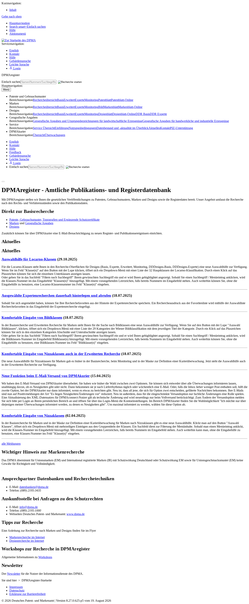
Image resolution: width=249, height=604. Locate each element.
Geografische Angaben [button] (23, 117)
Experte (79, 100)
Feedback (15, 152)
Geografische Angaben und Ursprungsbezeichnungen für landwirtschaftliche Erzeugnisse (87, 121)
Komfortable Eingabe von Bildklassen (32, 317)
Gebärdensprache (20, 61)
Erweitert (69, 100)
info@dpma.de (28, 507)
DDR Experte (158, 114)
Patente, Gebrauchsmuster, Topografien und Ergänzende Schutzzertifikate (54, 219)
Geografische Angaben (39, 223)
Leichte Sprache (19, 64)
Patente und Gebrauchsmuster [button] (27, 96)
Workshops (45, 557)
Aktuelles (154, 128)
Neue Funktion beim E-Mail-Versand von (46, 376)
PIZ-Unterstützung (181, 128)
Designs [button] (14, 110)
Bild (100, 107)
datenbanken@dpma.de (33, 487)
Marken (14, 223)
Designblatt (105, 114)
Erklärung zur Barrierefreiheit (27, 594)
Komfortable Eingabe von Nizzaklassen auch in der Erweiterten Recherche (61, 354)
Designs (14, 226)
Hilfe (12, 30)
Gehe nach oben (12, 16)
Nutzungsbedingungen (82, 128)
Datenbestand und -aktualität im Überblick (122, 128)
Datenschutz (17, 590)
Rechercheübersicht (45, 100)
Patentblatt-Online (122, 100)
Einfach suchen (11, 81)
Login (16, 68)
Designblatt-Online (124, 114)
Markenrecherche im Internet (27, 537)
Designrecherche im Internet (26, 540)
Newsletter (13, 573)
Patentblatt (104, 100)
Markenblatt (110, 107)
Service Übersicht (44, 128)
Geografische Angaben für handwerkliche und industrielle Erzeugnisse (185, 121)
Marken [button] (14, 103)
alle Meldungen (11, 443)
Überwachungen (55, 135)
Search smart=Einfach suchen (27, 26)
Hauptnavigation (19, 23)
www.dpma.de (76, 514)
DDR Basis (143, 114)
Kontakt (14, 54)
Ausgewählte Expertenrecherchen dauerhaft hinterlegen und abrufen (56, 295)
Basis (60, 100)
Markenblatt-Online (130, 107)
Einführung (62, 128)
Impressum (16, 587)
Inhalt (12, 10)
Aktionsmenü (17, 33)
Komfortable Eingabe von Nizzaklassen (33, 416)
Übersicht (39, 135)
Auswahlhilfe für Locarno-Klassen (29, 259)
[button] (17, 131)
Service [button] (13, 124)
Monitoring (91, 100)
